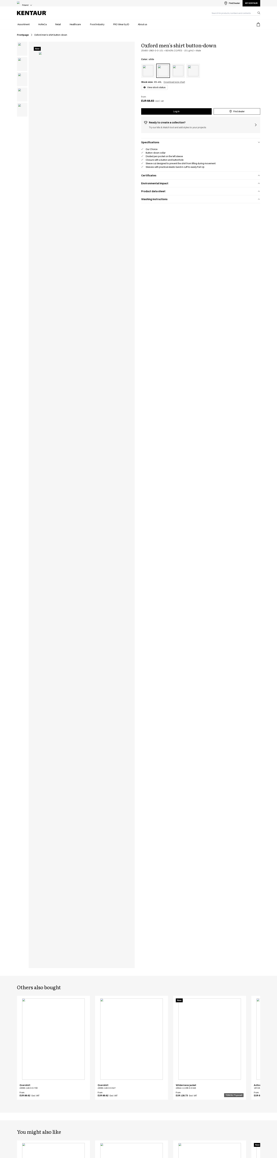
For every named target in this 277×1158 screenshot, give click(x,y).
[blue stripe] (178, 71)
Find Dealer (234, 3)
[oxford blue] (193, 71)
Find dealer (239, 111)
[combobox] (233, 13)
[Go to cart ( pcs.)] (258, 24)
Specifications (150, 142)
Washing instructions (154, 199)
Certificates (148, 175)
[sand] (148, 71)
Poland (25, 5)
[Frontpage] (32, 13)
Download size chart (174, 82)
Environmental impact (154, 183)
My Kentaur (251, 3)
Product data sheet (153, 191)
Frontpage (23, 34)
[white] (163, 71)
